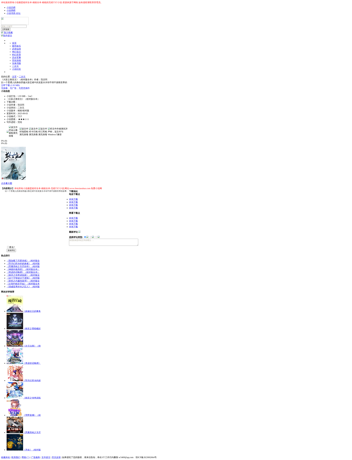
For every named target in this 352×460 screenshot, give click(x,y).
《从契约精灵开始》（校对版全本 (23, 284)
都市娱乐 (16, 46)
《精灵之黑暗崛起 (32, 328)
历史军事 (16, 57)
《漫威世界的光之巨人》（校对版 (23, 286)
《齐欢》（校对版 (32, 450)
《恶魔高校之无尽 (32, 432)
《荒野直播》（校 (32, 415)
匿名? (12, 247)
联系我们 (15, 457)
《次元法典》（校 (32, 346)
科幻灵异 (16, 54)
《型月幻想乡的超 (32, 380)
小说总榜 (11, 7)
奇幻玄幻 (16, 52)
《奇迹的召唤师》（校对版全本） (23, 272)
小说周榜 (11, 10)
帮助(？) (26, 457)
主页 (14, 76)
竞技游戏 (16, 60)
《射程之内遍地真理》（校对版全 (23, 281)
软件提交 (7, 35)
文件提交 (46, 457)
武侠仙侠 (16, 49)
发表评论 (11, 250)
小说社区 (16, 69)
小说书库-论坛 (13, 13)
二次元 (15, 66)
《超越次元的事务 (32, 311)
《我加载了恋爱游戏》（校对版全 (23, 260)
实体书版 (16, 63)
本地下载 (73, 199)
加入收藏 (8, 32)
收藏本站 (5, 457)
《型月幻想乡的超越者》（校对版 (23, 263)
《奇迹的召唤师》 (32, 363)
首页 (14, 43)
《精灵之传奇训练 (32, 398)
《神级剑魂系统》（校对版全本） (23, 269)
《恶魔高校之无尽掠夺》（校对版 (23, 266)
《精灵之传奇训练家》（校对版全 (23, 275)
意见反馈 (56, 457)
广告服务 (35, 457)
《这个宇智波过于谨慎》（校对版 (23, 278)
